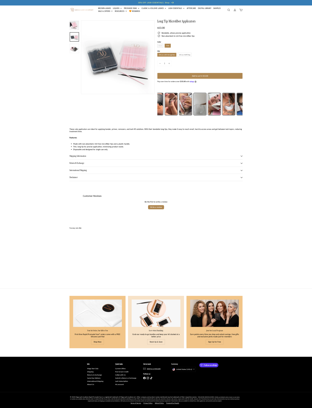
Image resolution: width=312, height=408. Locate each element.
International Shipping (95, 381)
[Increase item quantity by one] (169, 63)
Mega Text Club (92, 368)
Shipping (90, 372)
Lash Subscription (121, 381)
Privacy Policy (147, 403)
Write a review (156, 207)
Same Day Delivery (94, 378)
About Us (90, 384)
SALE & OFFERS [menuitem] (104, 11)
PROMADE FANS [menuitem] (130, 8)
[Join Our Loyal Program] (214, 313)
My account (119, 384)
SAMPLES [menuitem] (217, 8)
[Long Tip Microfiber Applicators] (82, 253)
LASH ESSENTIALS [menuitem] (175, 8)
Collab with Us (120, 375)
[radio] (160, 46)
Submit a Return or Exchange (125, 378)
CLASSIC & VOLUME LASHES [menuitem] (152, 8)
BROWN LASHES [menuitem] (104, 8)
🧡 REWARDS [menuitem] (134, 11)
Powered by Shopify (172, 403)
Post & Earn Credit (121, 372)
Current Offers (120, 368)
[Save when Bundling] (156, 313)
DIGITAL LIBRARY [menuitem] (204, 8)
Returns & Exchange (94, 375)
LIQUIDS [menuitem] (116, 8)
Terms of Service (136, 403)
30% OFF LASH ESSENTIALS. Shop (153, 2)
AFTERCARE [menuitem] (191, 8)
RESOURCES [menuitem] (119, 11)
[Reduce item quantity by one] (160, 63)
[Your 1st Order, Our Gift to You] (97, 313)
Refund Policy (159, 403)
